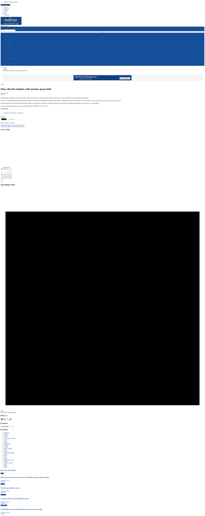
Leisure (9, 62)
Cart (5, 13)
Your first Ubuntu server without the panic (15, 498)
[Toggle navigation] (1, 27)
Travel (5, 60)
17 (1, 176)
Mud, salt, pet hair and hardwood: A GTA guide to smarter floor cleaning (25, 477)
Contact (6, 10)
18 (3, 176)
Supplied (3, 481)
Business (6, 40)
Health (5, 56)
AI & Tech (9, 45)
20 (6, 176)
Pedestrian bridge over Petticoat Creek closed (12, 125)
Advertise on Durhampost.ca (85, 77)
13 (6, 174)
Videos (5, 65)
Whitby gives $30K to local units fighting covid (13, 126)
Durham (6, 34)
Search (2, 28)
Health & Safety (8, 448)
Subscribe (6, 9)
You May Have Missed (8, 470)
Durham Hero (7, 53)
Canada (9, 36)
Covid (5, 439)
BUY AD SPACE (125, 78)
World (8, 37)
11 (3, 174)
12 (4, 174)
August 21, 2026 (5, 512)
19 (4, 176)
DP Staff (3, 94)
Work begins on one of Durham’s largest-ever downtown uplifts (21, 509)
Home (8, 42)
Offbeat (6, 55)
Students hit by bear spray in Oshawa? (13, 112)
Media (8, 46)
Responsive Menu (5, 4)
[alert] (102, 300)
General (6, 447)
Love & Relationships (12, 57)
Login (5, 12)
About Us (6, 7)
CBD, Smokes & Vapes (13, 59)
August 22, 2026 (5, 480)
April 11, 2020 (4, 93)
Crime (5, 39)
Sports (5, 49)
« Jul (2, 181)
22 (9, 176)
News (5, 457)
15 (9, 174)
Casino (9, 50)
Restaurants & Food (9, 460)
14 (8, 174)
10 (1, 174)
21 (8, 176)
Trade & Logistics (11, 47)
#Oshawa (12, 122)
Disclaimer (6, 15)
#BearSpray (7, 122)
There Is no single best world (10, 488)
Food (8, 63)
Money (9, 43)
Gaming (9, 52)
